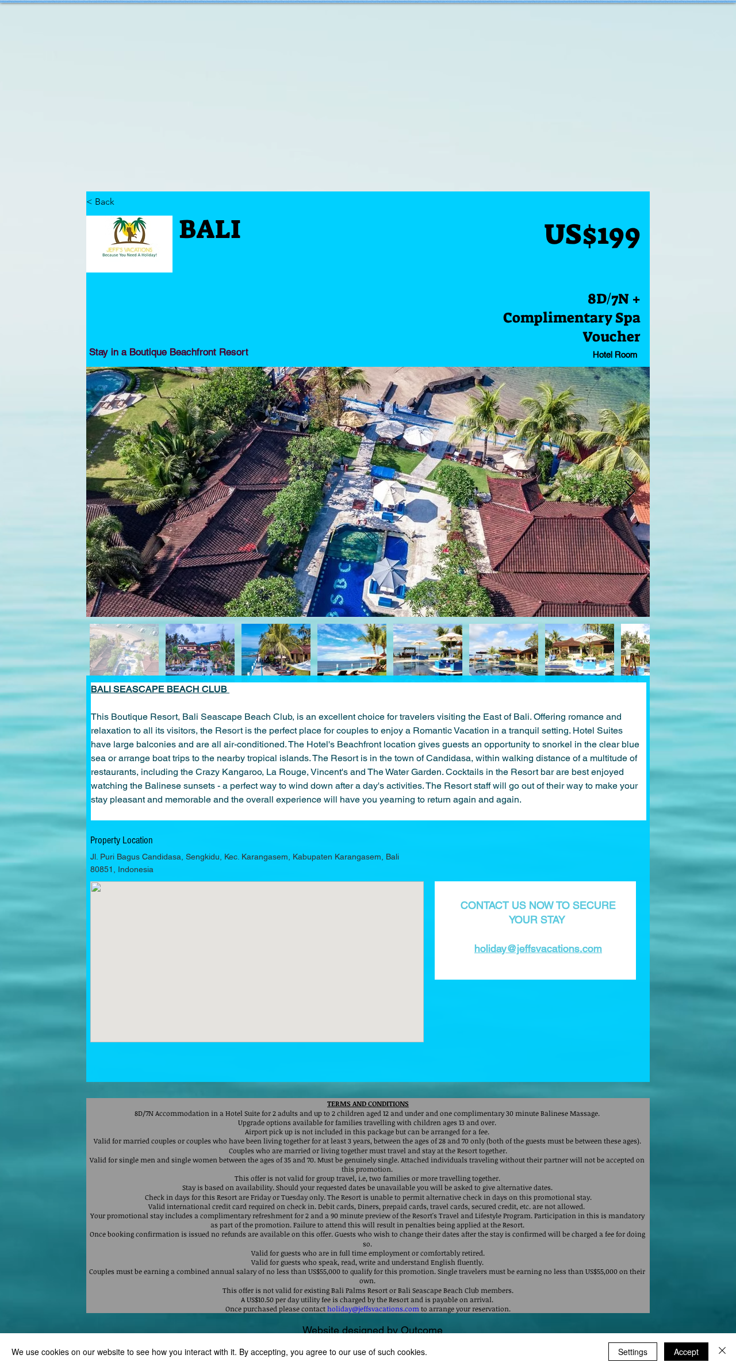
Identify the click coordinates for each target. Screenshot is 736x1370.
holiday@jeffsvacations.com (538, 948)
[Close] (722, 1351)
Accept (686, 1351)
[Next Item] (630, 492)
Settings (632, 1351)
